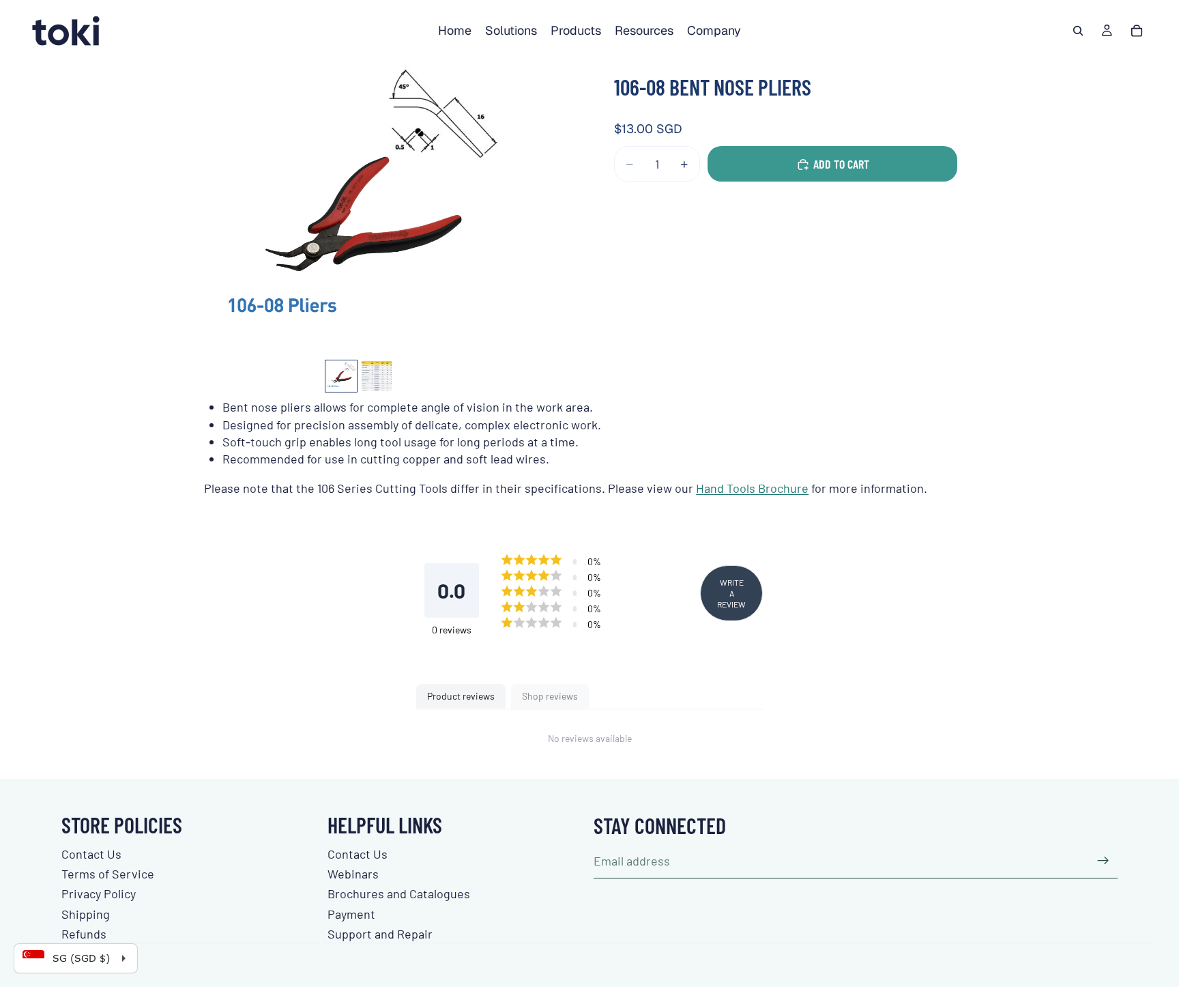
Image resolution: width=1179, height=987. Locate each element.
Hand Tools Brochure (752, 488)
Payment (351, 913)
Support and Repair (380, 933)
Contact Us (91, 853)
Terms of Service (107, 873)
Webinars (353, 873)
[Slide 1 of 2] (341, 376)
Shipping (85, 913)
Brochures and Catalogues (399, 893)
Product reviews (461, 696)
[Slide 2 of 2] (377, 376)
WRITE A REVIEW (731, 593)
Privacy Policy (98, 893)
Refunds (83, 933)
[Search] (1078, 31)
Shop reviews (550, 696)
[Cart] (1137, 31)
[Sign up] (1103, 860)
